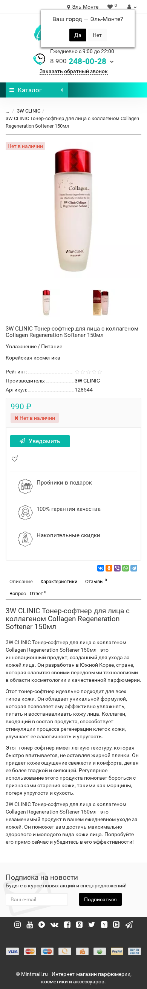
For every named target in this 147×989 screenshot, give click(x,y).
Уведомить (44, 441)
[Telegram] (133, 568)
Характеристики (59, 581)
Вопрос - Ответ (27, 593)
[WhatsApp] (125, 568)
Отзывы (96, 581)
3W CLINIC (28, 111)
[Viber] (117, 568)
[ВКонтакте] (100, 568)
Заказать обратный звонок (74, 71)
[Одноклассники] (109, 568)
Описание (21, 581)
